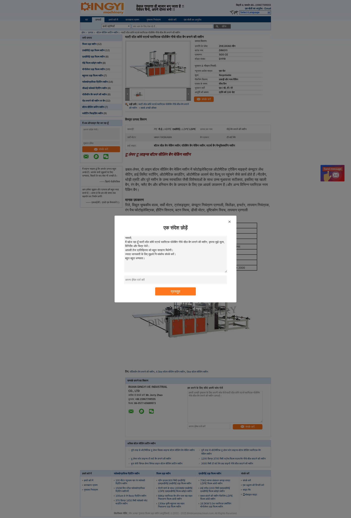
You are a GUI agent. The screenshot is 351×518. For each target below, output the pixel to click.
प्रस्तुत (175, 291)
